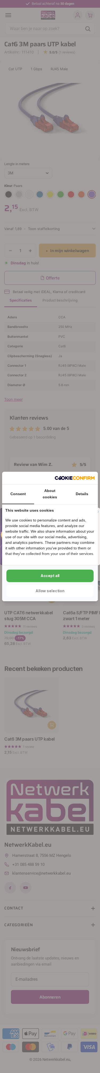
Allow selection (50, 590)
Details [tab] (82, 494)
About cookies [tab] (50, 494)
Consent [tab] (18, 494)
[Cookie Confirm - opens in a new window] (75, 478)
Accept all (50, 575)
